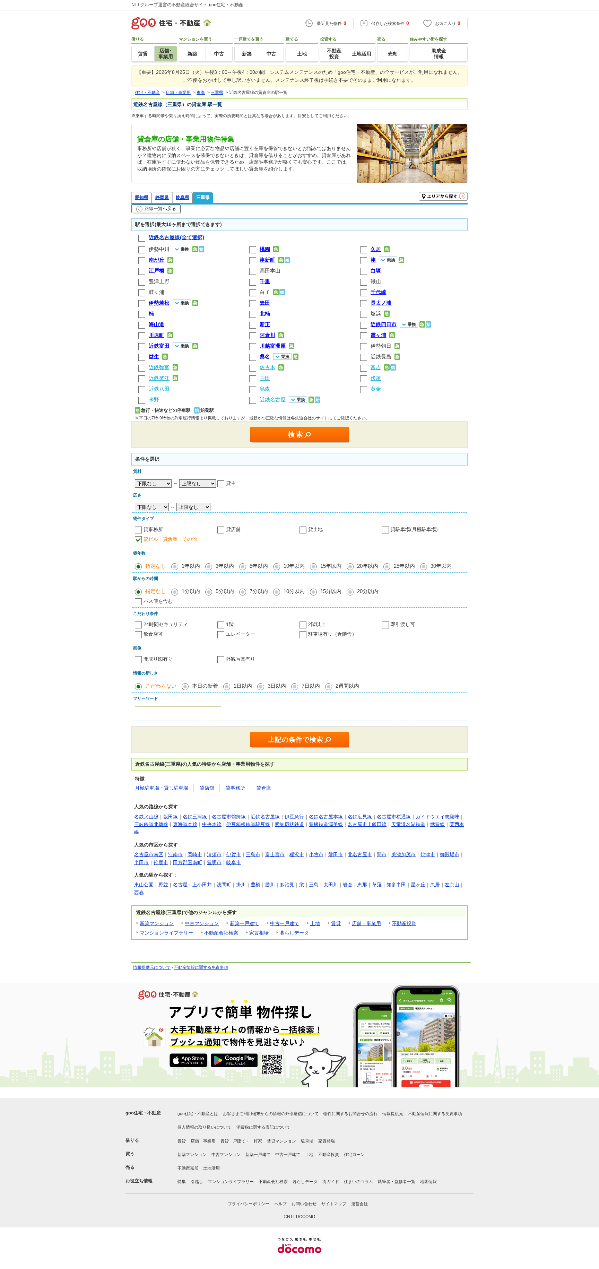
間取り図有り (158, 659)
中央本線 (212, 824)
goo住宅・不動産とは (197, 1113)
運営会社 (359, 1203)
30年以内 (441, 566)
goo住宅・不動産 (143, 1112)
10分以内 (294, 591)
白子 (265, 292)
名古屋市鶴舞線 (229, 816)
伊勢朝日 (381, 346)
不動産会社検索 (221, 933)
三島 (314, 884)
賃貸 (336, 923)
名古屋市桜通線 (394, 816)
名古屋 (180, 884)
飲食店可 (153, 634)
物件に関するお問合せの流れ (350, 1113)
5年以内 (259, 566)
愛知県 (141, 197)
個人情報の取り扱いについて (204, 1127)
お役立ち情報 (139, 1180)
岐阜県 (182, 197)
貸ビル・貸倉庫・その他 (170, 539)
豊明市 (214, 862)
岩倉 (348, 884)
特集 (181, 1181)
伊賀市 (233, 854)
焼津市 (427, 854)
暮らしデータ (294, 933)
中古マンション (202, 923)
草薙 (377, 884)
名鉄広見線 (360, 816)
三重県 (203, 197)
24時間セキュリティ (166, 624)
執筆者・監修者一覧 (396, 1181)
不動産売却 (187, 1168)
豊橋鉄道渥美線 (326, 824)
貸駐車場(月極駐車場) (414, 529)
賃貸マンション (281, 1141)
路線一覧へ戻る (160, 208)
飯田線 (170, 816)
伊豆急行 (294, 816)
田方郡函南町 (187, 862)
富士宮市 (275, 854)
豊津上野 (159, 281)
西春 (139, 892)
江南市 (175, 854)
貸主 (231, 483)
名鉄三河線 (195, 816)
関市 (382, 854)
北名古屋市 (360, 854)
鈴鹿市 (161, 862)
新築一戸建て (244, 923)
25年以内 (404, 566)
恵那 (362, 884)
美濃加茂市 (403, 854)
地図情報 (428, 1181)
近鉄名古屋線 (265, 816)
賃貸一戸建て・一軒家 (241, 1141)
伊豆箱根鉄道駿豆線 (248, 824)
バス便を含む (158, 601)
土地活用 (211, 1168)
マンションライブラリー (166, 933)
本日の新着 (205, 686)
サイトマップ (333, 1203)
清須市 (214, 854)
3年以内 (225, 566)
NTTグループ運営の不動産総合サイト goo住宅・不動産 (187, 4)
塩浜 (376, 313)
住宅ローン (354, 1154)
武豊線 (437, 824)
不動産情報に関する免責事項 (201, 967)
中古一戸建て (284, 923)
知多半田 (396, 884)
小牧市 (316, 854)
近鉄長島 (381, 356)
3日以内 (277, 686)
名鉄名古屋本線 (326, 816)
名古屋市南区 (148, 854)
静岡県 (162, 197)
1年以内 (191, 566)
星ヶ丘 (418, 884)
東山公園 (144, 884)
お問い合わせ (304, 1203)
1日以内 (243, 686)
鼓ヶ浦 (156, 292)
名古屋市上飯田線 (367, 824)
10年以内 (294, 566)
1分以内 (191, 591)
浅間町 (224, 884)
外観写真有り (240, 659)
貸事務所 (153, 529)
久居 (435, 884)
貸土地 (315, 529)
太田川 (330, 884)
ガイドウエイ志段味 (437, 816)
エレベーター (240, 634)
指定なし (155, 566)
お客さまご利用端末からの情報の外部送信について (271, 1113)
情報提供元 (392, 1113)
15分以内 (330, 591)
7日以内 (311, 686)
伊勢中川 (159, 249)
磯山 (376, 281)
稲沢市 (296, 854)
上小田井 (202, 884)
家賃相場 (259, 933)
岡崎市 (195, 854)
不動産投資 (404, 923)
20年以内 (367, 566)
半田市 (141, 862)
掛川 (241, 884)
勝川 (270, 884)
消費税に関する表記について (263, 1127)
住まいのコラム (358, 1181)
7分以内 (259, 591)
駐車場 (307, 1141)
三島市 (253, 854)
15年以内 (330, 566)
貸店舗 (233, 529)
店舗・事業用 (366, 923)
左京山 (452, 884)
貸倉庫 (264, 788)
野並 (163, 884)
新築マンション (157, 923)
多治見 (287, 884)
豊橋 (255, 884)
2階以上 (316, 624)
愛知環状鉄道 (289, 824)
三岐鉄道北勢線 (151, 824)
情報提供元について (152, 967)
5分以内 (225, 591)
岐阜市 (233, 862)
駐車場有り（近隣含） (332, 634)
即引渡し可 (403, 624)
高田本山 (270, 270)
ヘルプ (280, 1203)
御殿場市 (449, 854)
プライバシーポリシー (248, 1203)
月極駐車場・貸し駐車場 (161, 788)
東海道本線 (185, 824)
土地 (315, 923)
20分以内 (367, 591)
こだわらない (160, 686)
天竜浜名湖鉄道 (408, 824)
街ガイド (330, 1181)
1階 (230, 624)
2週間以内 (347, 686)
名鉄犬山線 (146, 816)
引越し (197, 1181)
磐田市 (335, 854)
